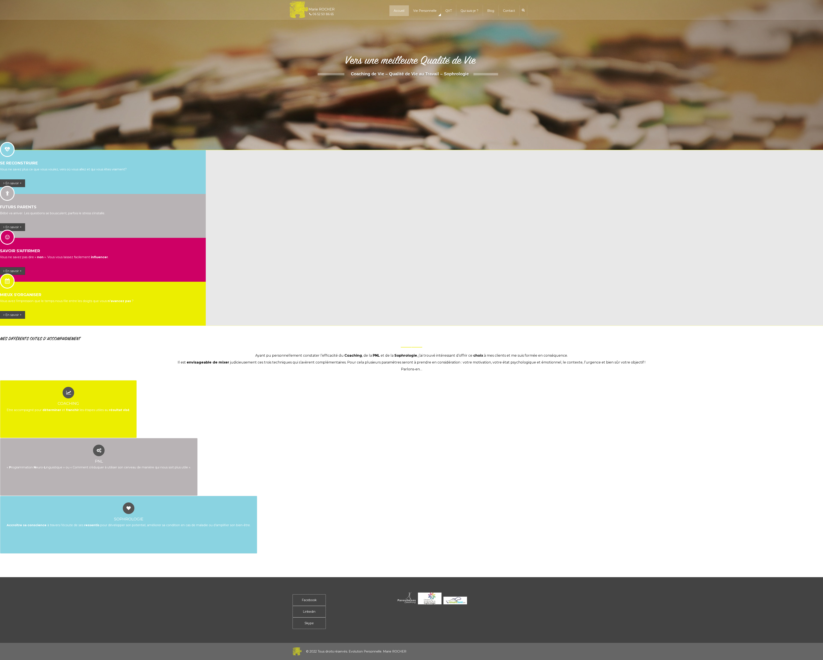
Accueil (399, 11)
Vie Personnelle (425, 11)
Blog (490, 11)
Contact (509, 11)
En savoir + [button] (13, 183)
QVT (448, 11)
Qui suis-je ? (469, 11)
